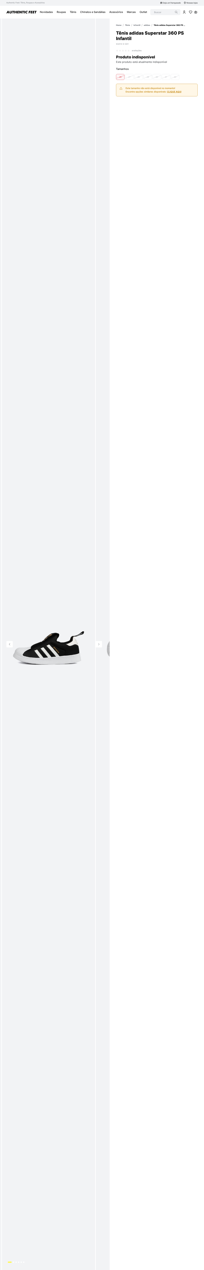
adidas (147, 25)
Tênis (127, 25)
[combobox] (165, 12)
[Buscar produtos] (176, 12)
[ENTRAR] (184, 12)
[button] (120, 77)
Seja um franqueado (172, 3)
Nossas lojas (192, 3)
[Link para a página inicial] (118, 25)
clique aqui (174, 91)
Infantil (137, 25)
